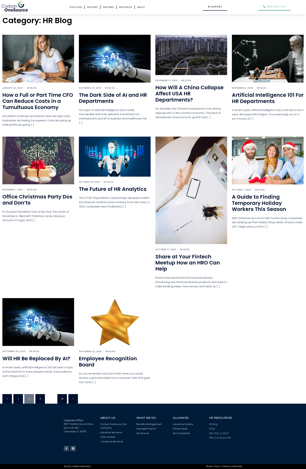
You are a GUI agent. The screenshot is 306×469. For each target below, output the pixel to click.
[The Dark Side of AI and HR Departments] (115, 58)
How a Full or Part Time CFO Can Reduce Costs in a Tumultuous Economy (37, 101)
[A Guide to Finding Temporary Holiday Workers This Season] (268, 160)
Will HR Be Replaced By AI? (36, 358)
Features (92, 7)
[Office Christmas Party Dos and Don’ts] (38, 160)
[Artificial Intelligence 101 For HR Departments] (268, 58)
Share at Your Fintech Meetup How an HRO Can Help (187, 262)
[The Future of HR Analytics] (115, 156)
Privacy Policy (213, 466)
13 (62, 399)
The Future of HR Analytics (112, 189)
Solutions (75, 7)
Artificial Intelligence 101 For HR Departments (268, 98)
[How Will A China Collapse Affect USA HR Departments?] (191, 54)
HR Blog (32, 88)
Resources (125, 7)
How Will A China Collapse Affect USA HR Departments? (189, 93)
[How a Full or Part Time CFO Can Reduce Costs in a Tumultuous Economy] (38, 58)
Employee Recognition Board (108, 361)
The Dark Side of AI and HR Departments (113, 98)
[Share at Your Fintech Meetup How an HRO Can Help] (191, 190)
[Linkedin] (73, 448)
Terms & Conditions (232, 466)
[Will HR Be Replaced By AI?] (38, 322)
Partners (108, 7)
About (141, 7)
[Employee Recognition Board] (115, 322)
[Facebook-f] (66, 448)
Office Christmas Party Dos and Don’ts (37, 199)
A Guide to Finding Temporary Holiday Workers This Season (259, 203)
